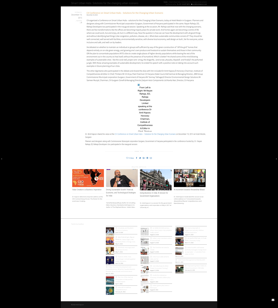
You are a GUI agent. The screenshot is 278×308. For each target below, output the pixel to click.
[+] (88, 178)
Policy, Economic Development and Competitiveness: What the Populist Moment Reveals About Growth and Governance (120, 269)
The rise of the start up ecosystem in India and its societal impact (124, 279)
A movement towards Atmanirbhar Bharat (189, 189)
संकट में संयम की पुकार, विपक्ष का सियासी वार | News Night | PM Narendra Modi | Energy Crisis (125, 239)
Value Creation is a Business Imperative (86, 189)
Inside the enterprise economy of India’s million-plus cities (160, 277)
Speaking (79, 20)
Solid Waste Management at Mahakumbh (191, 260)
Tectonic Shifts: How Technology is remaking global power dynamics (125, 259)
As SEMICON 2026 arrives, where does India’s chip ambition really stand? (161, 230)
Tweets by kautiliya (77, 224)
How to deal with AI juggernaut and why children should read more (194, 230)
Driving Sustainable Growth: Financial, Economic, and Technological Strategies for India (121, 192)
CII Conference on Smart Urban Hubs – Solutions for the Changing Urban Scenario (145, 134)
